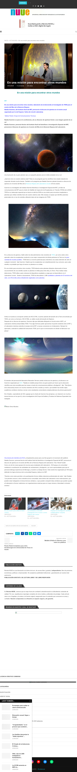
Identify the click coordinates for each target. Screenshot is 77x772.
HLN (21, 383)
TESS (53, 255)
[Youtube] (38, 6)
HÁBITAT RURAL (5, 696)
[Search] (76, 31)
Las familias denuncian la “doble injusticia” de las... (36, 3)
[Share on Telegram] (35, 533)
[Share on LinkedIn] (26, 533)
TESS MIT (33, 525)
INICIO (6, 40)
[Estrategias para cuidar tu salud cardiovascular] (6, 707)
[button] (28, 2)
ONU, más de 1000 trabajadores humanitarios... (18, 755)
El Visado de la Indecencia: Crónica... (21, 745)
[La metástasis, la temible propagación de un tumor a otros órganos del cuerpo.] (38, 503)
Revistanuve (41, 769)
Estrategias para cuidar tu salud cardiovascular (20, 706)
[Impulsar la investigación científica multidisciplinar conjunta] (61, 503)
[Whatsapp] (43, 6)
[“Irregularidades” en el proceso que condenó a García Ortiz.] (6, 726)
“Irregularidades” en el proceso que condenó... (20, 725)
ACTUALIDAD (13, 40)
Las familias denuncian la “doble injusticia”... (20, 735)
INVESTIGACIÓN (5, 692)
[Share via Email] (39, 533)
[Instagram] (35, 6)
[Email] (41, 6)
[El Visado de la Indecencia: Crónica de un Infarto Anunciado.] (6, 746)
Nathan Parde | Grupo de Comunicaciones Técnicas (20, 116)
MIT (5, 101)
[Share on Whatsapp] (30, 533)
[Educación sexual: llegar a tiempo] (6, 717)
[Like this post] (18, 533)
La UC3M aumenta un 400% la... (19, 766)
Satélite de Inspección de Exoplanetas (17, 525)
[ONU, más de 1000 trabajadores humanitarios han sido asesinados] (6, 755)
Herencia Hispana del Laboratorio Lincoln (38, 183)
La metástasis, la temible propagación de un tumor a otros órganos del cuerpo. (37, 512)
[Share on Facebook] (22, 533)
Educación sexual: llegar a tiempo (20, 716)
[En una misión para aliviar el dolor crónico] (15, 503)
